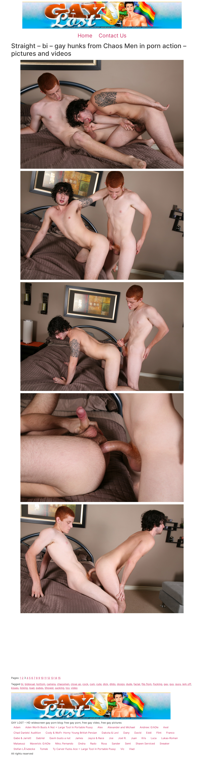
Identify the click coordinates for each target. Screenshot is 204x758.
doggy (121, 684)
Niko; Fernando (64, 743)
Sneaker (164, 743)
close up (76, 684)
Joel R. (122, 738)
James (79, 738)
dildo (112, 684)
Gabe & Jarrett (22, 738)
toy (67, 687)
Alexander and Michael (121, 727)
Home (85, 35)
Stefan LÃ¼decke (24, 749)
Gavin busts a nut (59, 738)
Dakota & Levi (110, 732)
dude (129, 684)
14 (55, 677)
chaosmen (63, 684)
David (137, 732)
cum (92, 684)
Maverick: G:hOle (40, 743)
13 (52, 677)
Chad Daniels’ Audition (27, 732)
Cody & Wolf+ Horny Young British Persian (71, 732)
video (74, 687)
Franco (170, 732)
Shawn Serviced (145, 743)
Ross (104, 743)
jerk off (186, 684)
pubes (39, 687)
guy (171, 684)
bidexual (30, 684)
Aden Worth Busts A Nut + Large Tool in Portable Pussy (59, 727)
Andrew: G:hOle (149, 727)
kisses (14, 687)
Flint (158, 732)
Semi (128, 743)
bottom (40, 684)
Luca (154, 738)
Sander (116, 743)
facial (137, 684)
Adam (17, 727)
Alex (100, 727)
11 (45, 677)
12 (48, 677)
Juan (134, 738)
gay (166, 684)
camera (51, 684)
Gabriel (40, 738)
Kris (144, 738)
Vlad (132, 749)
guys (178, 684)
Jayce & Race (96, 738)
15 (59, 677)
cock (85, 684)
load (31, 687)
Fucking (157, 684)
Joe (111, 738)
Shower (49, 687)
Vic (122, 749)
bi (22, 684)
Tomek (44, 749)
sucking (59, 687)
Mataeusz (19, 743)
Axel (165, 727)
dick (105, 684)
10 (42, 677)
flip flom (147, 684)
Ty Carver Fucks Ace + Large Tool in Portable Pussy (84, 749)
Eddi (149, 732)
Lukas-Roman (169, 738)
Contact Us (112, 35)
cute (99, 684)
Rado (93, 743)
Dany (126, 732)
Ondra (81, 743)
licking (24, 687)
